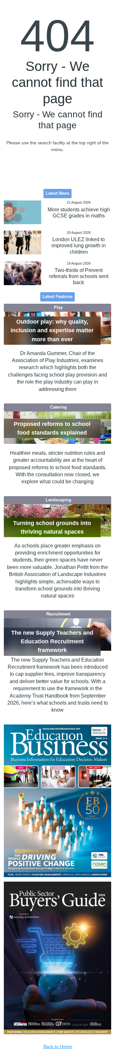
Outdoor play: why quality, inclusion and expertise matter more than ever (52, 330)
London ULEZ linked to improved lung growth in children (78, 245)
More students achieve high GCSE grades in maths (79, 212)
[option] (57, 800)
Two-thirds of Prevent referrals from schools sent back (78, 276)
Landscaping (58, 500)
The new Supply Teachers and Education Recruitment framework (52, 642)
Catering (58, 407)
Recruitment (58, 614)
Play (58, 307)
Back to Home (57, 1046)
